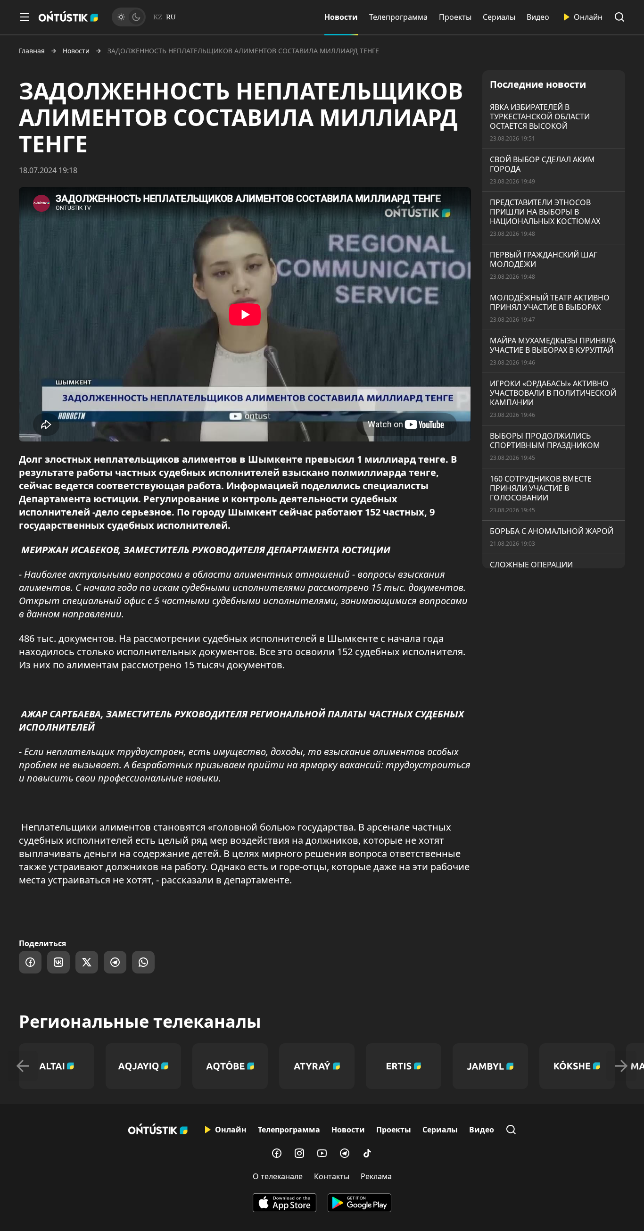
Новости (341, 17)
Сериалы (499, 17)
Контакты (331, 1176)
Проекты (455, 17)
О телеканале (278, 1176)
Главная (32, 51)
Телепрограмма (398, 17)
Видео (538, 17)
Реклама (376, 1176)
